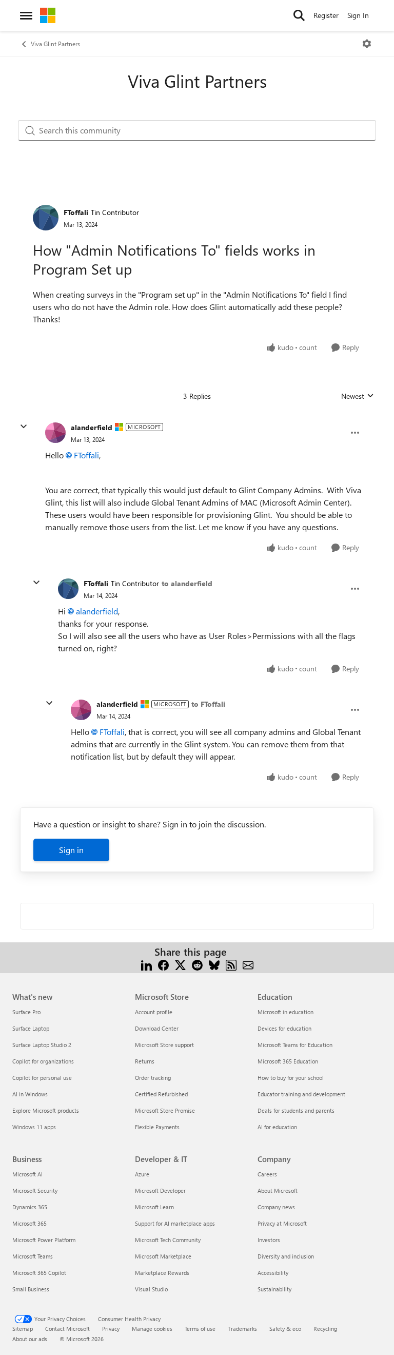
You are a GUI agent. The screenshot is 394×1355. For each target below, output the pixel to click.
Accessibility (273, 1272)
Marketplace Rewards (162, 1272)
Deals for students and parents (296, 1110)
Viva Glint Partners (55, 44)
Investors (269, 1240)
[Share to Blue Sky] (214, 964)
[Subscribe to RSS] (231, 964)
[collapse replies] (23, 426)
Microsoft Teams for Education (295, 1045)
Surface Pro (26, 1012)
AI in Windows (30, 1094)
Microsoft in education (285, 1012)
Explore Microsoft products (45, 1110)
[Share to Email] (248, 964)
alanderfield (91, 427)
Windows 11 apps (34, 1127)
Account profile (153, 1012)
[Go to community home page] (47, 15)
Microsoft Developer (160, 1190)
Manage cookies (152, 1328)
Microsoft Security (34, 1190)
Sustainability (274, 1289)
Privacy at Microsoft (282, 1223)
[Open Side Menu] (26, 15)
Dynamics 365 (29, 1207)
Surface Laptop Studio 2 (41, 1045)
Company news (276, 1207)
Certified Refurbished (161, 1094)
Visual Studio (151, 1289)
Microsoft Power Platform (43, 1240)
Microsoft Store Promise (165, 1110)
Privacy (111, 1328)
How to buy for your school (291, 1077)
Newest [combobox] (357, 396)
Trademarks (242, 1328)
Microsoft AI (27, 1174)
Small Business (30, 1289)
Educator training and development (301, 1094)
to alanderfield (187, 583)
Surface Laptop (30, 1028)
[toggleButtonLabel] (367, 43)
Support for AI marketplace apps (175, 1223)
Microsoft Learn (154, 1207)
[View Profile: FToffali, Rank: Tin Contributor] (45, 217)
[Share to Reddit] (197, 964)
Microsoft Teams (32, 1256)
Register (326, 15)
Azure (142, 1174)
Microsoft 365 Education (288, 1061)
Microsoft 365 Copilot (39, 1272)
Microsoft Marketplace (163, 1256)
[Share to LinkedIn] (146, 964)
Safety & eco (285, 1328)
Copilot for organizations (43, 1061)
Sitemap (22, 1328)
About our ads (29, 1339)
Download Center (157, 1028)
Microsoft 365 (29, 1223)
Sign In (358, 15)
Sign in (71, 849)
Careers (267, 1174)
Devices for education (284, 1028)
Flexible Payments (157, 1127)
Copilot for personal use (42, 1077)
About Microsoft (278, 1190)
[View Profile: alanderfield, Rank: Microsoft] (55, 432)
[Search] (299, 15)
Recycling (325, 1328)
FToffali (76, 212)
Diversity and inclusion (286, 1256)
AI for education (277, 1127)
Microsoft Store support (164, 1045)
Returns (144, 1061)
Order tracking (153, 1077)
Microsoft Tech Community (168, 1240)
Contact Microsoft (67, 1328)
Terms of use (200, 1328)
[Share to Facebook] (163, 964)
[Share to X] (180, 964)
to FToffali (208, 704)
